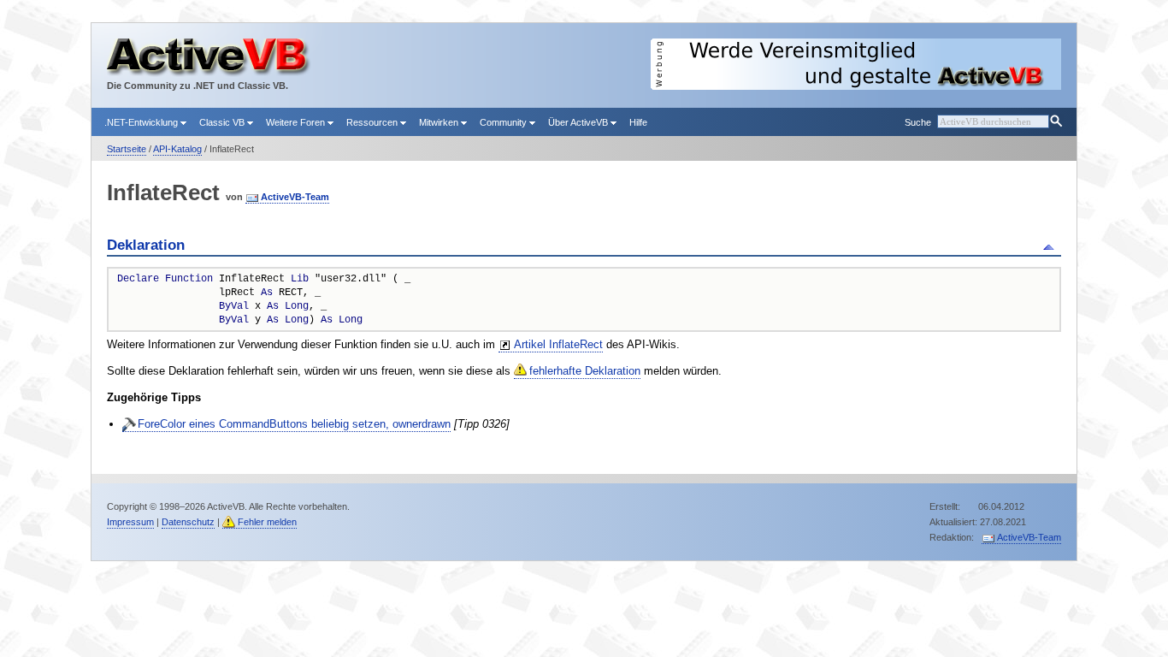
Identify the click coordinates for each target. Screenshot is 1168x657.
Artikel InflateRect (558, 344)
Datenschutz (188, 522)
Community (504, 122)
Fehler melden (267, 522)
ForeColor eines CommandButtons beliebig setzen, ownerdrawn (294, 423)
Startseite (126, 149)
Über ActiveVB (579, 122)
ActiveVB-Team (295, 197)
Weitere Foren (296, 122)
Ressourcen (373, 122)
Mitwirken (440, 122)
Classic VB (223, 122)
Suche (918, 122)
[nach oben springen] (1051, 245)
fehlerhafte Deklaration (584, 370)
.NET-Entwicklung (142, 122)
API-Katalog (177, 149)
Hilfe (638, 122)
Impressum (130, 522)
